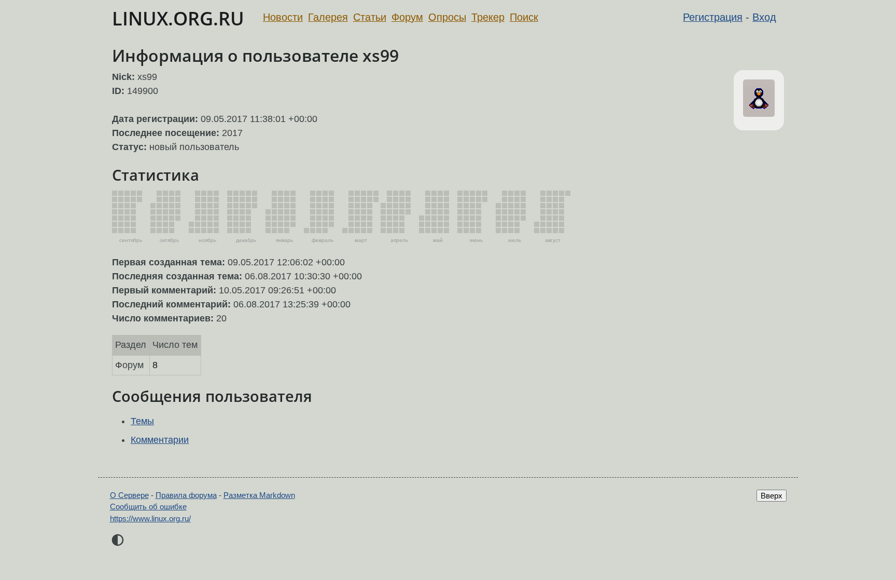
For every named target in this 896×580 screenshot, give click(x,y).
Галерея (328, 17)
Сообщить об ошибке (148, 506)
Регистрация (713, 17)
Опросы (447, 17)
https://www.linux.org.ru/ (150, 518)
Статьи (369, 17)
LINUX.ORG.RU (178, 18)
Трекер (488, 17)
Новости (283, 17)
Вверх (771, 495)
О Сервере (129, 495)
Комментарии (160, 440)
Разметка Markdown (259, 495)
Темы (142, 421)
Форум (407, 17)
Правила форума (186, 495)
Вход (764, 17)
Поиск (524, 17)
